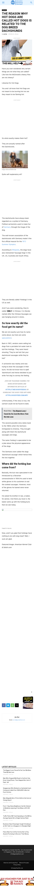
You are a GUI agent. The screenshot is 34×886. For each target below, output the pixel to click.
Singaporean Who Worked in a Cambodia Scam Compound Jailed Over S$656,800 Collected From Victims (17, 790)
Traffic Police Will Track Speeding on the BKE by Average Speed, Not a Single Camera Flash (17, 817)
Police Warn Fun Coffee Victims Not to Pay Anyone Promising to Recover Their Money (16, 833)
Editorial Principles (24, 863)
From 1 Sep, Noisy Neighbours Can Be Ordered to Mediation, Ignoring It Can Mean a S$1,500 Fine (17, 808)
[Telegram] (8, 705)
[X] (17, 705)
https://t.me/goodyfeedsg (16, 389)
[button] (3, 2)
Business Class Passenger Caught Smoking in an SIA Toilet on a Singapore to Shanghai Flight (17, 825)
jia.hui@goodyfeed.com (19, 720)
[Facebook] (4, 705)
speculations (6, 338)
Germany (7, 227)
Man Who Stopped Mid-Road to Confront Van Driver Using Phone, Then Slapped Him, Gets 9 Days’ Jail (17, 780)
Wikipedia (15, 250)
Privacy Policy (17, 865)
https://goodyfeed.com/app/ (17, 395)
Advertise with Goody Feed (10, 863)
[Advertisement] (17, 119)
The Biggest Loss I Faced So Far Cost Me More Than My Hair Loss (17, 771)
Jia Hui (5, 34)
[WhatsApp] (12, 705)
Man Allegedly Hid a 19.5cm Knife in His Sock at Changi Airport (17, 799)
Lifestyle (4, 10)
